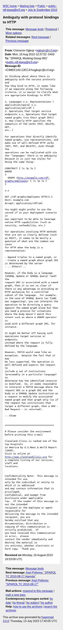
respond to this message (38, 590)
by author (47, 602)
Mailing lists (27, 6)
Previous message (17, 40)
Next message (40, 37)
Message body (35, 29)
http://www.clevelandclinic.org (26, 457)
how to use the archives (27, 606)
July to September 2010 (42, 9)
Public (41, 6)
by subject (33, 602)
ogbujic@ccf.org (46, 50)
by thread (18, 602)
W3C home (10, 6)
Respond (51, 29)
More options (14, 33)
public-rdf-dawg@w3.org (21, 62)
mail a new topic (16, 594)
